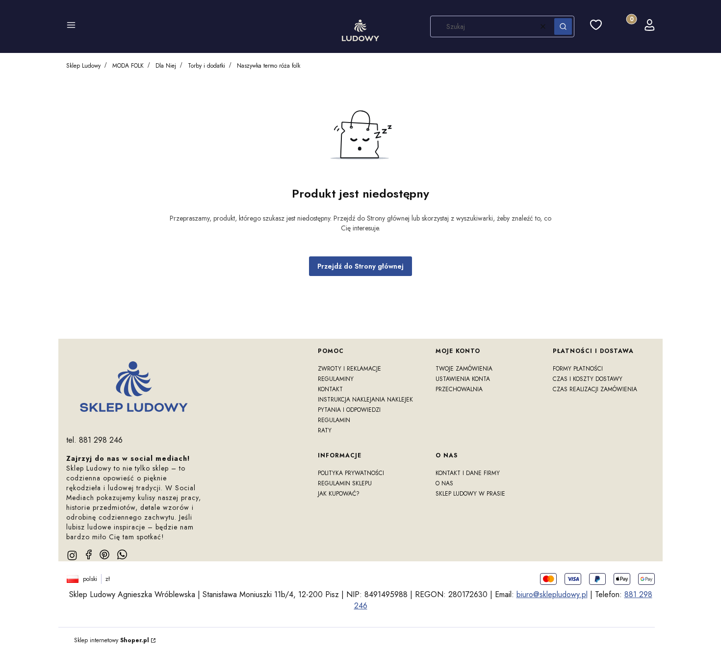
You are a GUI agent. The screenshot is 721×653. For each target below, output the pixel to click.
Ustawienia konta (463, 379)
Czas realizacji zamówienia (595, 389)
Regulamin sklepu (345, 483)
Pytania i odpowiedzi (349, 409)
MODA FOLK (128, 65)
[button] (71, 26)
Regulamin (334, 420)
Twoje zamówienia (464, 368)
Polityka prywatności (351, 473)
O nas (444, 483)
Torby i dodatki (206, 65)
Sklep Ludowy (83, 65)
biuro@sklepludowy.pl (552, 594)
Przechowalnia (459, 389)
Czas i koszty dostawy (587, 379)
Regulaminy (336, 379)
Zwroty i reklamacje (349, 368)
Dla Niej (165, 65)
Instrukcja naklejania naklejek (365, 399)
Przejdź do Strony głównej (360, 266)
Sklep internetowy (111, 640)
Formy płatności (578, 368)
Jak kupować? (339, 493)
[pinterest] (104, 554)
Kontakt (330, 389)
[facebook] (89, 554)
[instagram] (72, 555)
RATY (325, 430)
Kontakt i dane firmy (468, 473)
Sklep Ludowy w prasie (470, 493)
